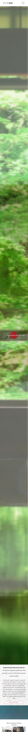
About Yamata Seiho (13, 702)
